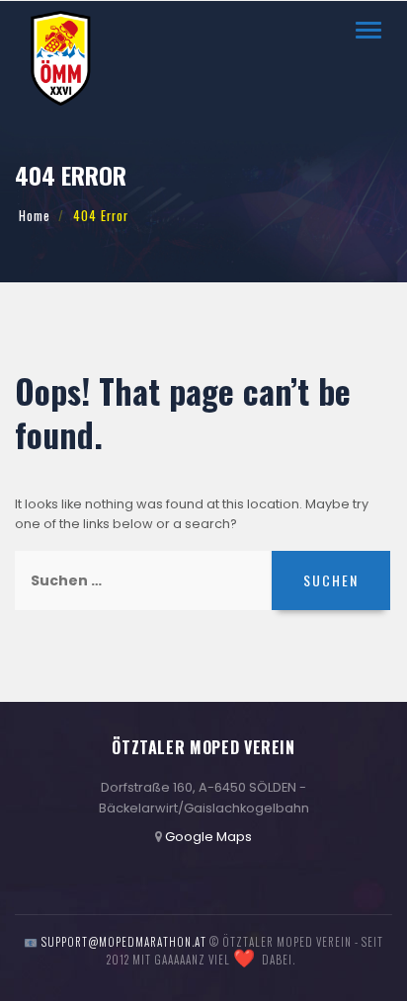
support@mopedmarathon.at (123, 942)
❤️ (244, 958)
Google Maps (208, 836)
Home (34, 215)
